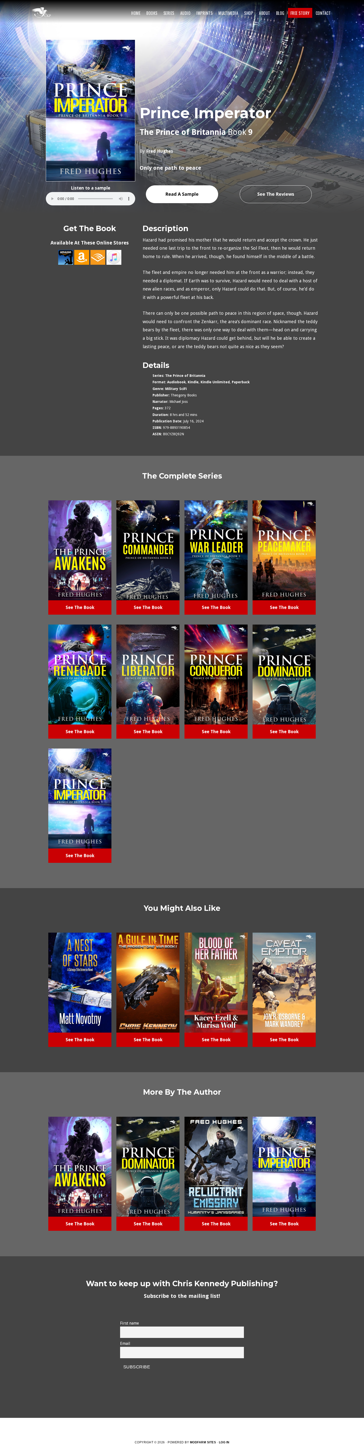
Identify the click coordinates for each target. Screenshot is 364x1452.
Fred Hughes (159, 151)
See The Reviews (275, 194)
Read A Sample (182, 194)
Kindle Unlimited (215, 382)
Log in (224, 1442)
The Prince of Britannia (185, 376)
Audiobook (176, 382)
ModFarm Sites (203, 1442)
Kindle (193, 382)
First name (129, 1323)
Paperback (241, 382)
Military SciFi (176, 389)
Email (125, 1343)
